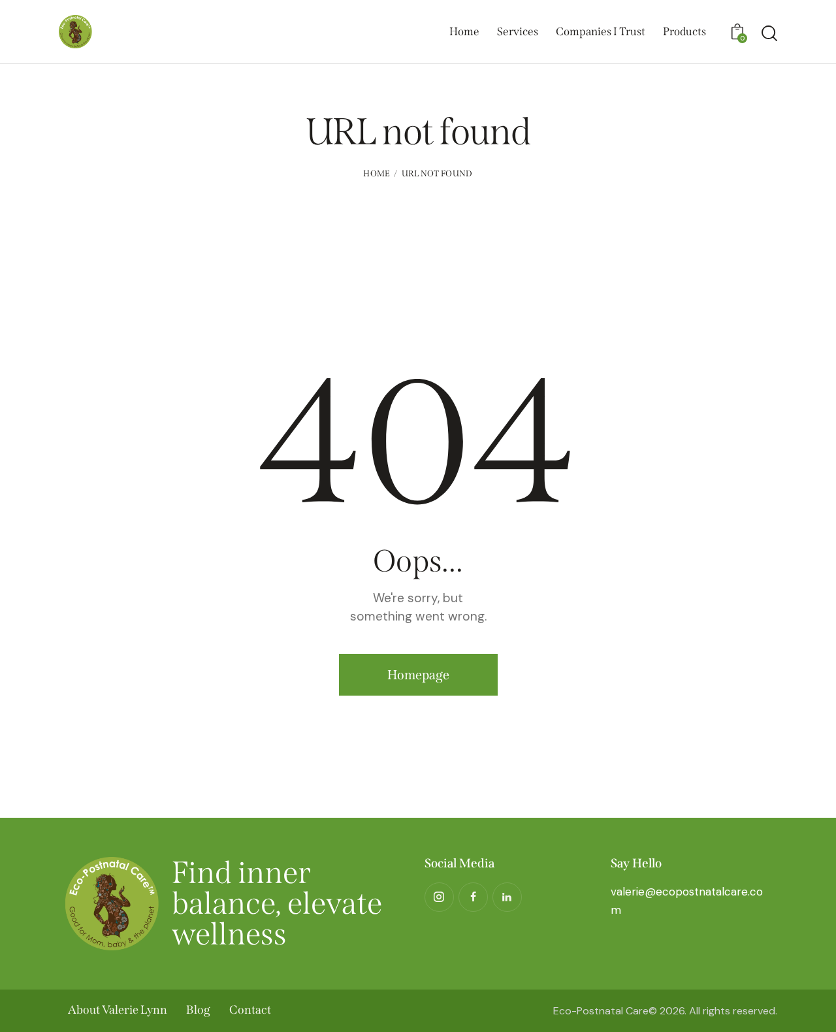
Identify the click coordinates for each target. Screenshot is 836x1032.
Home (376, 173)
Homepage (418, 675)
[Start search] (769, 33)
